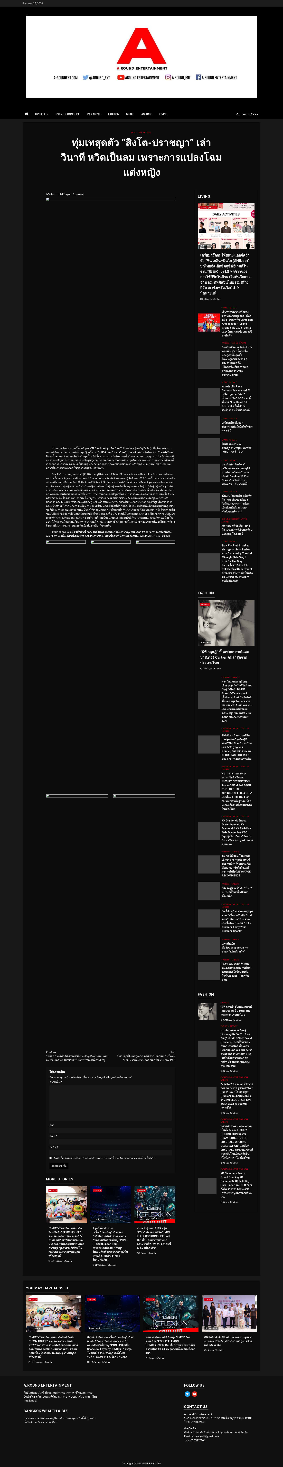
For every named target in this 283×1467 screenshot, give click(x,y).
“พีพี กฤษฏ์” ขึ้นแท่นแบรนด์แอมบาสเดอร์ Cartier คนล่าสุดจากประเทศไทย (224, 657)
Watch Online (250, 114)
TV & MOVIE (93, 114)
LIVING (163, 114)
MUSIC (130, 114)
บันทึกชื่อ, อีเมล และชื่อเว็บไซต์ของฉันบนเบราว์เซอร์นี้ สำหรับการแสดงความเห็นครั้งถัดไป (104, 1158)
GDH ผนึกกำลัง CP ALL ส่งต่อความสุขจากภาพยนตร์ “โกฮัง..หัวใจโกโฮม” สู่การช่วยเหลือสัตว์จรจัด (228, 1341)
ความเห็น (55, 1081)
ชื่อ (52, 1125)
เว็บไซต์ (53, 1147)
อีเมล (53, 1136)
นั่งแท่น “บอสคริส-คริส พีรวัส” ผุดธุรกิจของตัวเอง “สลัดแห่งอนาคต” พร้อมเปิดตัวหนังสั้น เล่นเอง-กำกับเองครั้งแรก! (237, 503)
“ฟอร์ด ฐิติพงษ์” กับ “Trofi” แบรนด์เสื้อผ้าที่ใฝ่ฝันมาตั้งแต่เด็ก (237, 892)
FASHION (113, 114)
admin (52, 194)
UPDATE (40, 114)
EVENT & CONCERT (67, 114)
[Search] (238, 114)
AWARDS (146, 114)
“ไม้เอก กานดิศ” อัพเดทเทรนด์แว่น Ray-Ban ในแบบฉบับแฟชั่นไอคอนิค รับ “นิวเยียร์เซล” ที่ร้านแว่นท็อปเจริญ (77, 1055)
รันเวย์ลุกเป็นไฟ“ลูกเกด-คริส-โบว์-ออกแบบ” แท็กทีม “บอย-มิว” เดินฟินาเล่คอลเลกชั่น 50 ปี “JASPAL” (146, 1055)
